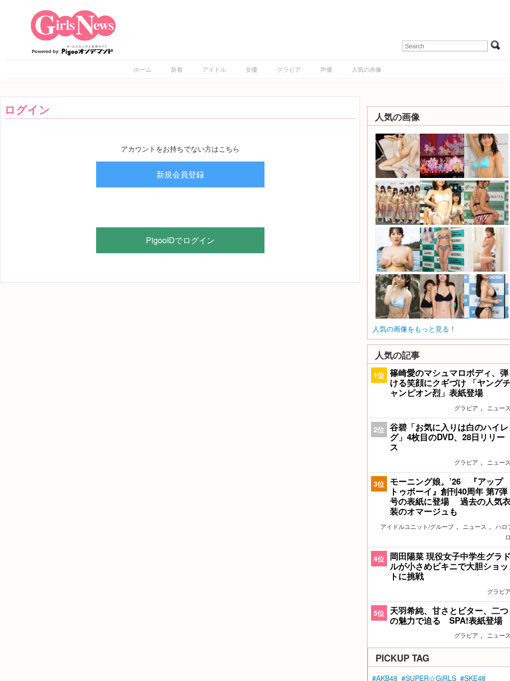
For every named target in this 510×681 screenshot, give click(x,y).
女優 (251, 69)
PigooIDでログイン (180, 240)
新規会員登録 (180, 174)
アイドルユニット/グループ (417, 526)
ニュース (475, 526)
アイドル (214, 69)
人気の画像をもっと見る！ (414, 329)
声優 (326, 69)
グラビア (289, 69)
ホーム (142, 69)
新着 (177, 69)
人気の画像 (367, 69)
